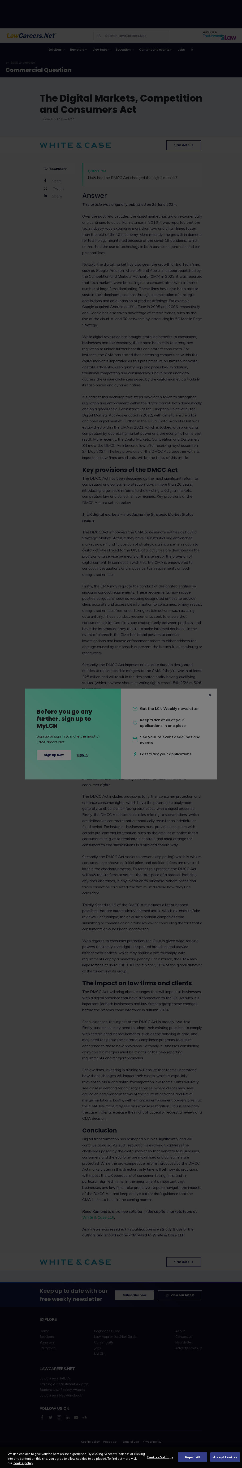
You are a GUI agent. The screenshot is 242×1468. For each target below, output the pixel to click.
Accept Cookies (225, 1457)
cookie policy (23, 1463)
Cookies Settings (160, 1457)
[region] (121, 1457)
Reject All (192, 1457)
